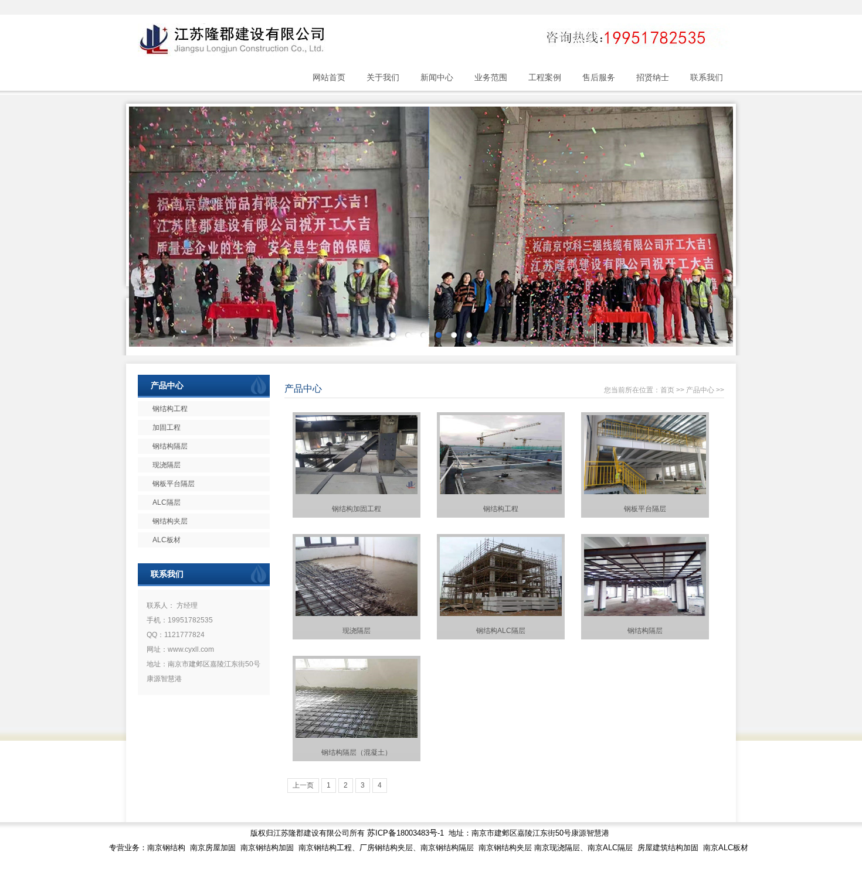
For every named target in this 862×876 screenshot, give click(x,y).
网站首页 (329, 77)
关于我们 (382, 77)
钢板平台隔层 (645, 509)
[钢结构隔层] (645, 614)
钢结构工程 (500, 509)
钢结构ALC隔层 (500, 631)
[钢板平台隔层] (645, 492)
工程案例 (544, 77)
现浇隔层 (356, 631)
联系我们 (706, 77)
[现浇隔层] (357, 614)
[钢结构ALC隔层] (501, 614)
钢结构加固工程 (356, 509)
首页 (667, 390)
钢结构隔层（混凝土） (356, 752)
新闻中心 (436, 77)
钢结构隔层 (645, 631)
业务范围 (490, 77)
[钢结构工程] (501, 492)
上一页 (303, 785)
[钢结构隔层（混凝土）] (357, 735)
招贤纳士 (652, 77)
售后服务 (598, 77)
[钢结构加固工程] (357, 492)
